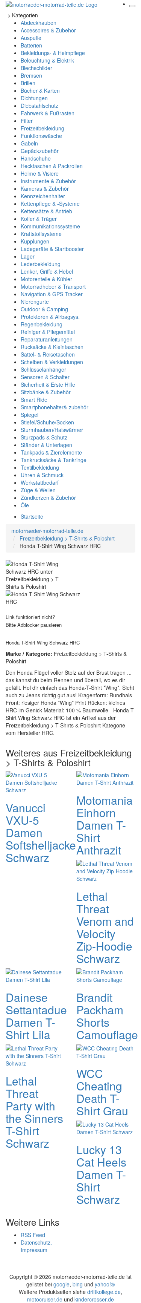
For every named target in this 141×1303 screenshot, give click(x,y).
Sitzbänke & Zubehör (46, 392)
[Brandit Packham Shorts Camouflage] (106, 975)
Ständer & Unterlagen (46, 445)
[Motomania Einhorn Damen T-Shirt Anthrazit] (106, 778)
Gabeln (29, 143)
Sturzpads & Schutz (44, 437)
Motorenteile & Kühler (46, 279)
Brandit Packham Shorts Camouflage (107, 1016)
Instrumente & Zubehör (48, 181)
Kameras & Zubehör (45, 188)
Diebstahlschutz (39, 105)
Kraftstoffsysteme (41, 233)
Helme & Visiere (40, 173)
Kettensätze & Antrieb (46, 211)
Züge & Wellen (38, 490)
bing (78, 1284)
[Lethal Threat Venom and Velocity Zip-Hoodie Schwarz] (106, 870)
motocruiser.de (44, 1299)
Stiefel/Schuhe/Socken (47, 422)
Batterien (31, 45)
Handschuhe (36, 158)
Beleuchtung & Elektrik (47, 60)
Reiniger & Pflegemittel (48, 331)
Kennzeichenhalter (43, 196)
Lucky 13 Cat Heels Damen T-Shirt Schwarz (101, 1174)
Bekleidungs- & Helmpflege (53, 53)
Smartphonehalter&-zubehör (54, 407)
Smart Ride (34, 399)
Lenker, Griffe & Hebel (47, 271)
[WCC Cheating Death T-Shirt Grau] (106, 1051)
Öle (25, 505)
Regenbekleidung (41, 324)
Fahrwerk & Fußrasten (47, 113)
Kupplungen (35, 241)
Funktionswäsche (41, 135)
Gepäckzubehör (40, 151)
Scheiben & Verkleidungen (52, 362)
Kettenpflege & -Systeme (50, 203)
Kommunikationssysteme (50, 226)
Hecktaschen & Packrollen (52, 166)
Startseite (32, 516)
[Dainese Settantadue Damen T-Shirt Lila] (35, 975)
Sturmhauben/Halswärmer (52, 429)
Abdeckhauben (38, 22)
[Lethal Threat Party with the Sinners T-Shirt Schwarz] (35, 1055)
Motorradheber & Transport (53, 286)
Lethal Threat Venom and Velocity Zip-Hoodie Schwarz (105, 927)
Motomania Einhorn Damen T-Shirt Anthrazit (104, 825)
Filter (27, 120)
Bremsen (31, 75)
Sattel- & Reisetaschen (48, 354)
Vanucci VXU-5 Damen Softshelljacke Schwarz (41, 832)
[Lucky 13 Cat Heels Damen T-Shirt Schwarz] (106, 1127)
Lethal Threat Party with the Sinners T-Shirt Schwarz (34, 1112)
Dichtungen (34, 98)
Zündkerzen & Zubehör (48, 497)
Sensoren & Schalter (45, 377)
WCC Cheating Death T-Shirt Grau (102, 1092)
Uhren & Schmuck (42, 475)
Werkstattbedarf (40, 482)
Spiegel (29, 414)
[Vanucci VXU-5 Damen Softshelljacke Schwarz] (35, 781)
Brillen (28, 83)
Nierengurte (35, 301)
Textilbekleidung (40, 467)
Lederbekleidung (41, 264)
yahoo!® (105, 1284)
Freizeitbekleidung (42, 128)
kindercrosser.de (94, 1299)
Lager (28, 256)
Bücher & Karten (40, 90)
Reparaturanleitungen (47, 339)
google (61, 1284)
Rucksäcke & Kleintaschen (52, 347)
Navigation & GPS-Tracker (52, 294)
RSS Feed (33, 1235)
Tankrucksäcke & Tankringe (53, 460)
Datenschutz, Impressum (36, 1246)
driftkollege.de (104, 1291)
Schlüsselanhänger (43, 369)
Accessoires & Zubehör (48, 30)
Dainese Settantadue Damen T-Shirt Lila (36, 1016)
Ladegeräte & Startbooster (52, 249)
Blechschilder (36, 68)
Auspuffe (31, 37)
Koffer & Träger (39, 218)
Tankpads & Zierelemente (51, 452)
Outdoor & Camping (44, 309)
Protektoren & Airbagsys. (50, 316)
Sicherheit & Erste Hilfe (48, 384)
